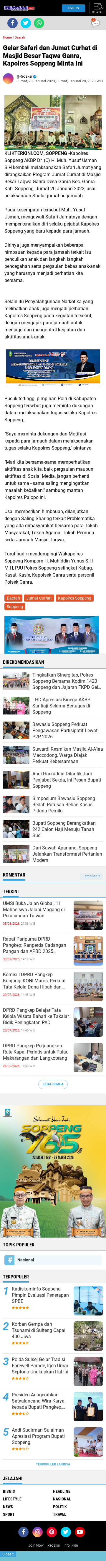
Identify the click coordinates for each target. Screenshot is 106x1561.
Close (8, 1554)
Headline (61, 1491)
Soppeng (15, 606)
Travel (59, 1514)
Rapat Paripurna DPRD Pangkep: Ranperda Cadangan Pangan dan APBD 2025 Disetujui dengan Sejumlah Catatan (34, 945)
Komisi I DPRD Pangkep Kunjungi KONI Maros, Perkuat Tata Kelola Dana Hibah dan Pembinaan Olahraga (34, 981)
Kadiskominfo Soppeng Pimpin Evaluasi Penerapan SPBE (40, 1295)
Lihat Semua (53, 1084)
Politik (60, 1506)
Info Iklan (71, 1545)
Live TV (73, 8)
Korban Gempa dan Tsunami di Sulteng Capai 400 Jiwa (38, 1330)
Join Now (36, 1545)
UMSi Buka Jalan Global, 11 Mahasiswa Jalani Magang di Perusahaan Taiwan (34, 910)
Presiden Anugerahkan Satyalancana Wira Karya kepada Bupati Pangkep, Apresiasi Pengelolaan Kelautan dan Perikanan (38, 1401)
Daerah (20, 37)
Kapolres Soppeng (74, 598)
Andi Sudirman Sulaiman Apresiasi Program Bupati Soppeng (38, 1436)
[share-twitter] (26, 23)
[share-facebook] (12, 23)
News (8, 1506)
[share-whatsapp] (39, 23)
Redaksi (53, 1545)
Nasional (25, 1260)
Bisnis (9, 1491)
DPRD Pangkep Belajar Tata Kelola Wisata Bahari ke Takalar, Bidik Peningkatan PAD (36, 1016)
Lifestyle (12, 1499)
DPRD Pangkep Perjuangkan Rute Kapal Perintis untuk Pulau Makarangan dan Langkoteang (36, 1052)
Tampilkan (90, 876)
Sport (9, 1514)
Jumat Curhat (39, 598)
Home (7, 37)
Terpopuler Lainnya (53, 1464)
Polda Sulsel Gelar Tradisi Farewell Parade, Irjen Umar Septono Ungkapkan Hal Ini (40, 1366)
